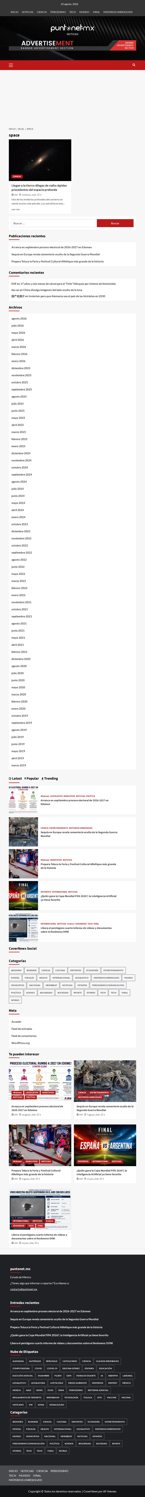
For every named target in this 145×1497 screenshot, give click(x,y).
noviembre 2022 (21, 538)
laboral (128, 1375)
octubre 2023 (19, 524)
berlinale (51, 1361)
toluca (87, 1397)
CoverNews (90, 1491)
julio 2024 (17, 488)
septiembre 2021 (21, 616)
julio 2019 (17, 736)
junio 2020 (18, 680)
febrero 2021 (19, 651)
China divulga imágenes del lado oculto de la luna (52, 289)
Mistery (112, 1383)
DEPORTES (46, 892)
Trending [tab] (51, 778)
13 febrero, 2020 (29, 194)
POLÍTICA (90, 796)
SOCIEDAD (62, 992)
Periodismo (76, 1390)
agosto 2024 (19, 481)
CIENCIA (42, 11)
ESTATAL (15, 977)
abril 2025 (17, 424)
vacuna (126, 1397)
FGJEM (57, 1375)
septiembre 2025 (21, 389)
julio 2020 (17, 673)
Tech (113, 992)
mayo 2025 (18, 417)
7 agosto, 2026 (93, 1114)
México (126, 1383)
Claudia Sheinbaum (107, 1361)
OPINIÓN (82, 985)
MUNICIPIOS (69, 796)
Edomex (89, 1368)
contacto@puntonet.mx (23, 1289)
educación (105, 1368)
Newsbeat (51, 985)
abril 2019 (17, 758)
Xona (41, 1404)
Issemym (113, 1375)
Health (43, 977)
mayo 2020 (18, 687)
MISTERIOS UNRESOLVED (118, 11)
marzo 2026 (18, 346)
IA (102, 1375)
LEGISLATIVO (56, 796)
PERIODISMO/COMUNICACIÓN (108, 985)
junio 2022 (18, 566)
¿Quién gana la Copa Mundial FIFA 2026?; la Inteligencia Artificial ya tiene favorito (102, 1172)
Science (70, 924)
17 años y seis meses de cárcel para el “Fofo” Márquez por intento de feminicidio (68, 283)
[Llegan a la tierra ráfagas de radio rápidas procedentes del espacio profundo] (40, 160)
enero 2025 (18, 446)
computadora (21, 1368)
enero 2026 (18, 361)
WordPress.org (20, 1043)
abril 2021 (17, 644)
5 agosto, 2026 (28, 1179)
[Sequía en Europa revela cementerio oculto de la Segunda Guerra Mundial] (23, 831)
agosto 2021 (19, 623)
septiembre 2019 (21, 722)
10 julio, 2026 (28, 1243)
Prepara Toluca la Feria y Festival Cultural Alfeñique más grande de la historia (57, 261)
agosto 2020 (19, 666)
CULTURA (60, 970)
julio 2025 (17, 403)
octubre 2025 (19, 382)
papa (61, 1390)
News (39, 1390)
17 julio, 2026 (93, 1179)
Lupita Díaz (56, 1383)
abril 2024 (17, 510)
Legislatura (38, 1383)
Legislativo (19, 1383)
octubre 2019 (19, 715)
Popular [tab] (32, 778)
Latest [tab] (16, 778)
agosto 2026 (19, 318)
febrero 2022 (19, 588)
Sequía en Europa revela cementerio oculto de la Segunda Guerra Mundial (55, 254)
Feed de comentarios (24, 1035)
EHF (16, 194)
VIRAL (96, 11)
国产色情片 (18, 296)
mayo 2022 (18, 573)
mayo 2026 (18, 332)
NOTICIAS (27, 11)
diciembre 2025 (20, 368)
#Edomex (45, 796)
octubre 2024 (19, 467)
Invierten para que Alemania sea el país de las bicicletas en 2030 (67, 296)
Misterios (97, 1383)
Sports (78, 992)
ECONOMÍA (92, 970)
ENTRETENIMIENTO (58, 828)
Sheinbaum (53, 1397)
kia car (15, 289)
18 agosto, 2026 (29, 1114)
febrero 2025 (19, 439)
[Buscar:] (54, 223)
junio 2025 (18, 410)
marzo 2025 (18, 432)
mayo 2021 (18, 637)
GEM (68, 1375)
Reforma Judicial (98, 1390)
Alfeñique (35, 1361)
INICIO (14, 11)
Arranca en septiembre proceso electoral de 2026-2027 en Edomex (51, 247)
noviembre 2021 (21, 602)
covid (38, 1368)
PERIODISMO (58, 11)
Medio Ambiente (77, 1383)
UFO (99, 1397)
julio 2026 (17, 325)
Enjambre (43, 1375)
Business (31, 970)
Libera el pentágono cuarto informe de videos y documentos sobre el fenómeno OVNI (39, 1236)
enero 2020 (18, 708)
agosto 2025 (19, 396)
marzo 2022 (18, 580)
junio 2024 (18, 495)
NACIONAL (34, 985)
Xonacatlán (56, 1404)
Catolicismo (70, 1361)
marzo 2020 (18, 694)
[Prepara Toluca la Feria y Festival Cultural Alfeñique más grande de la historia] (23, 863)
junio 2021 (18, 630)
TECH (72, 11)
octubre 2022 (19, 545)
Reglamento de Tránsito (27, 1397)
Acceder (16, 1021)
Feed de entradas (21, 1028)
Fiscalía (29, 977)
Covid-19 (52, 1368)
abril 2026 (17, 339)
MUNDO (84, 11)
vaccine (111, 1397)
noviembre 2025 (21, 375)
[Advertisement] (72, 96)
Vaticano (18, 1404)
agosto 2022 (19, 559)
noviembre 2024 (21, 460)
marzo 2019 (18, 765)
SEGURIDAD (81, 924)
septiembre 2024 (21, 474)
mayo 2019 (18, 751)
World (15, 1000)
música (17, 1390)
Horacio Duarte (86, 1375)
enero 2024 (18, 517)
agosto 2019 (19, 729)
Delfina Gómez (71, 1368)
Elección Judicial (23, 1375)
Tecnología (71, 1397)
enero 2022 (18, 595)
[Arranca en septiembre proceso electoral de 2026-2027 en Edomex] (23, 799)
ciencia (86, 1361)
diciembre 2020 (20, 658)
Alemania (18, 1361)
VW (31, 1404)
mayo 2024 (18, 502)
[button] (12, 64)
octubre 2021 (19, 609)
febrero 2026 (19, 353)
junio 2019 (18, 744)
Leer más (15, 209)
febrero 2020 (19, 701)
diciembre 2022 (20, 531)
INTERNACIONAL (59, 892)
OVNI (50, 1390)
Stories (91, 992)
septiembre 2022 (21, 552)
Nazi (28, 1390)
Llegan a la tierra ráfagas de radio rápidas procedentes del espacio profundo (39, 188)
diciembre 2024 (20, 453)
